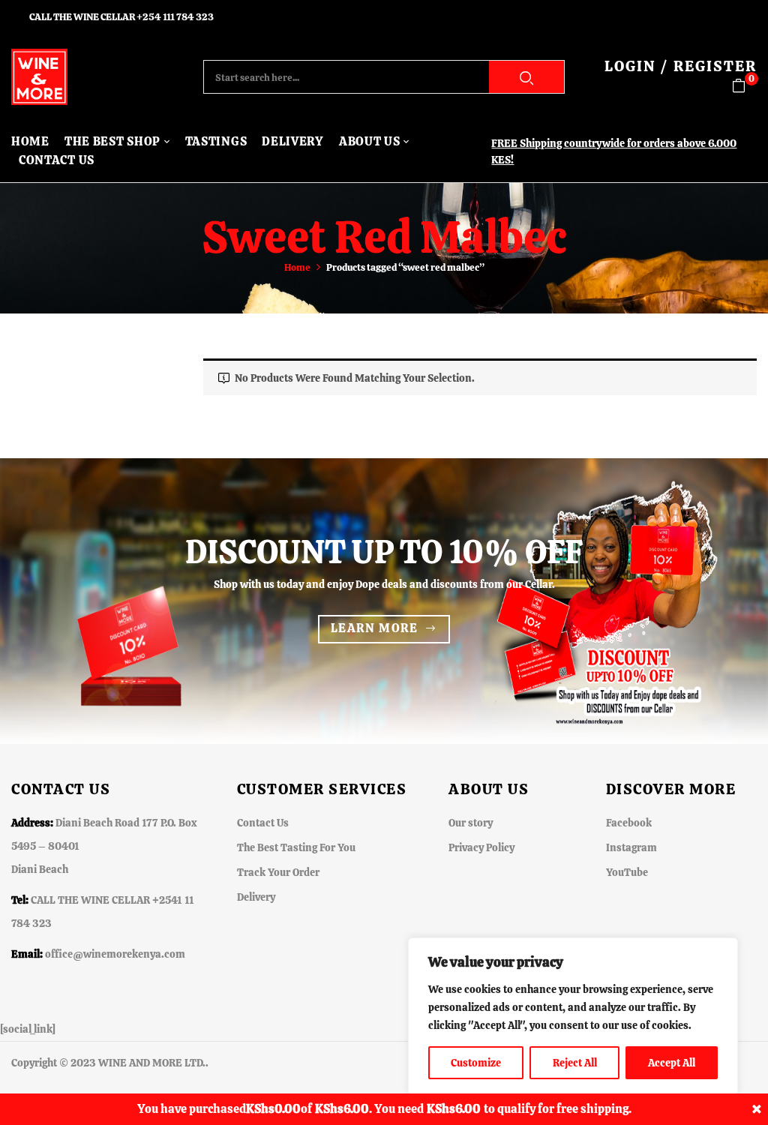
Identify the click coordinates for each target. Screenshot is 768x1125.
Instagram (631, 847)
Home (297, 267)
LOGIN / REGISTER (680, 66)
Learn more (374, 628)
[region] (573, 1016)
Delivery (256, 897)
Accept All (671, 1063)
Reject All (575, 1063)
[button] (744, 85)
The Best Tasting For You (296, 847)
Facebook (629, 823)
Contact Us (263, 823)
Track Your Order (278, 872)
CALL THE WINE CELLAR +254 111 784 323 (121, 16)
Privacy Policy (481, 847)
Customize (476, 1063)
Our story (470, 823)
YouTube (627, 872)
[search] (526, 77)
